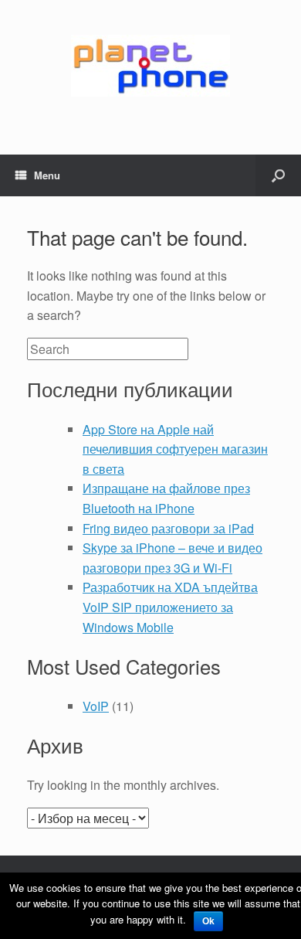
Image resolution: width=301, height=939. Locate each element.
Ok (208, 921)
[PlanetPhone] (150, 66)
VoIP (96, 706)
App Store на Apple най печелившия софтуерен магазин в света (175, 449)
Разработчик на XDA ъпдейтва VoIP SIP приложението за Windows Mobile (170, 606)
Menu (47, 175)
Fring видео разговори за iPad (168, 528)
